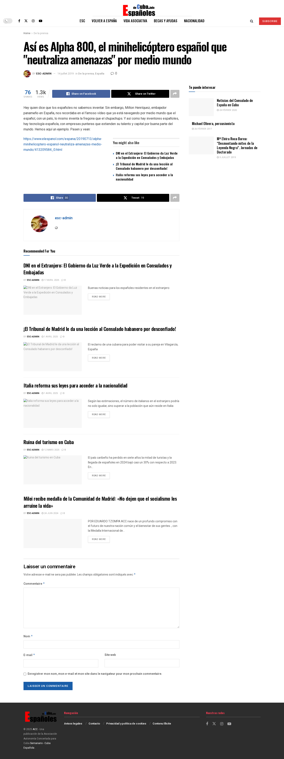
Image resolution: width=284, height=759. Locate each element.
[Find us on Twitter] (26, 21)
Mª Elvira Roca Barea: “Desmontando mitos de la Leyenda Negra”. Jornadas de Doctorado (237, 145)
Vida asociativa (135, 20)
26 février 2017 (203, 129)
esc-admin (44, 74)
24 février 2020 (228, 110)
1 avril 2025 (50, 336)
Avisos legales (73, 724)
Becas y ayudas (165, 20)
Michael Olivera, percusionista (213, 123)
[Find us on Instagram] (33, 21)
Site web (110, 655)
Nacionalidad (194, 20)
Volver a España (104, 20)
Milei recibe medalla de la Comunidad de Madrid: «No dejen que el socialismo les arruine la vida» (100, 502)
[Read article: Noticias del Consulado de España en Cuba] (201, 107)
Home (26, 33)
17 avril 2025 (51, 280)
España (99, 74)
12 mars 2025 (51, 450)
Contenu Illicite (162, 724)
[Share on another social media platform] (174, 94)
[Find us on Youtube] (40, 21)
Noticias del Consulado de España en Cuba (235, 102)
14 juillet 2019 (65, 74)
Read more (101, 296)
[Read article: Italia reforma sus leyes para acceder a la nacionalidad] (52, 413)
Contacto (94, 724)
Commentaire (34, 584)
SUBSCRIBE (270, 21)
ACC (35, 729)
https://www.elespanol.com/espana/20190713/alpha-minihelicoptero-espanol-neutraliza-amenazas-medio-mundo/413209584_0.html (62, 144)
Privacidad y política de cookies (126, 724)
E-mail (29, 655)
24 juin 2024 (50, 513)
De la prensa (41, 33)
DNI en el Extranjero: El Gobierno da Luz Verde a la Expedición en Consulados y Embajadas (147, 155)
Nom (28, 636)
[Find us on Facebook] (19, 21)
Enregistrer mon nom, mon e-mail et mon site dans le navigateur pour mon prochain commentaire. (95, 674)
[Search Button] (251, 21)
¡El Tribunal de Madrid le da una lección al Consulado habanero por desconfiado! (144, 166)
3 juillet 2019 (227, 157)
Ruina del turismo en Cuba (48, 442)
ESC (82, 20)
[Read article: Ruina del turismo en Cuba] (52, 469)
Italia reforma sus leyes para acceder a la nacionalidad (144, 176)
